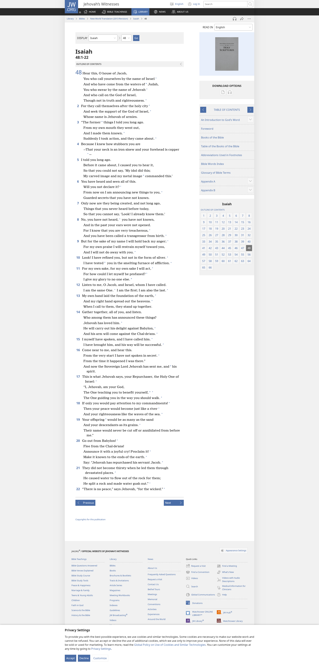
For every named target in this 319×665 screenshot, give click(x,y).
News (150, 559)
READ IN (208, 27)
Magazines (115, 590)
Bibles (82, 18)
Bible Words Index (212, 164)
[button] (114, 11)
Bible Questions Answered (84, 565)
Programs (114, 600)
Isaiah (136, 18)
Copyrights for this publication (90, 519)
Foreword (207, 129)
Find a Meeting (227, 566)
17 (78, 376)
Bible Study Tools (79, 580)
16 (78, 350)
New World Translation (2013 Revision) (109, 18)
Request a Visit (155, 579)
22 (78, 488)
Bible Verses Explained (82, 570)
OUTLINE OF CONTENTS (213, 209)
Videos (113, 620)
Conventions (154, 604)
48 (78, 72)
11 (78, 268)
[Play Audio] (235, 18)
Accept (70, 658)
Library (70, 18)
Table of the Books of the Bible (220, 146)
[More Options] (249, 18)
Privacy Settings (101, 649)
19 (78, 419)
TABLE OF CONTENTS (227, 110)
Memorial (152, 599)
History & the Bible (80, 615)
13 (78, 295)
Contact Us (153, 584)
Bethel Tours (154, 589)
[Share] (242, 18)
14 (78, 311)
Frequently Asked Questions (162, 574)
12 (78, 284)
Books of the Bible (212, 137)
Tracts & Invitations (119, 580)
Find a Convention (197, 572)
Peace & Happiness (80, 585)
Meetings (152, 594)
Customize (100, 658)
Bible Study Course (80, 575)
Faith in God (77, 605)
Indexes (113, 605)
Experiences (154, 614)
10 (78, 257)
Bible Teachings (79, 559)
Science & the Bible (80, 610)
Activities (152, 609)
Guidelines (115, 610)
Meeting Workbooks (120, 595)
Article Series (116, 585)
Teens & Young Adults (82, 595)
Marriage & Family (80, 590)
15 (78, 339)
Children (75, 600)
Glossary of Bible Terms (216, 173)
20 (78, 440)
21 (78, 467)
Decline (84, 658)
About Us (152, 568)
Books (113, 570)
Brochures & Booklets (120, 575)
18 (78, 403)
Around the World (156, 619)
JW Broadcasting (118, 615)
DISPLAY (82, 38)
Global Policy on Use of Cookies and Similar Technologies (170, 645)
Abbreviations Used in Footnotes (221, 155)
